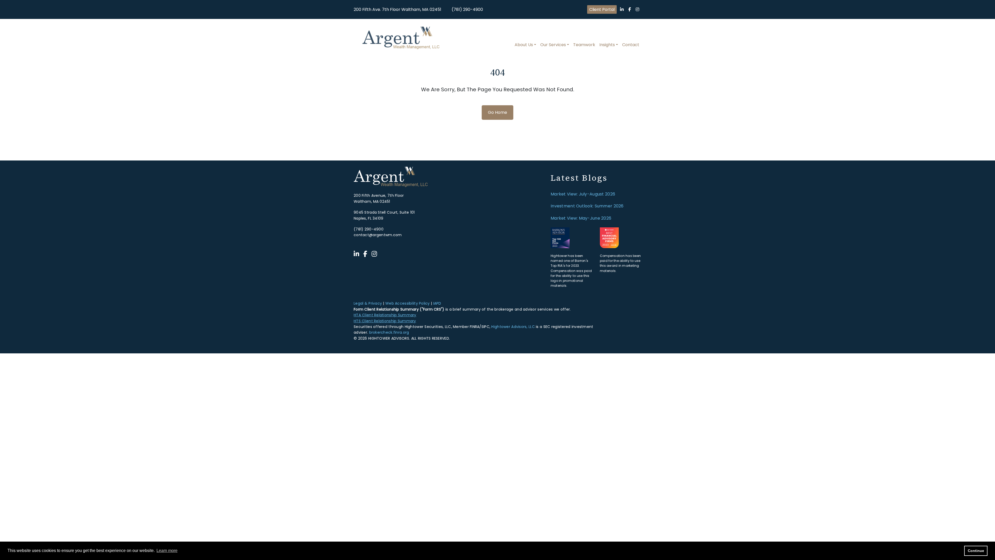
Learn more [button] (167, 550)
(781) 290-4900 (467, 9)
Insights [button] (607, 45)
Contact (630, 45)
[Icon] (622, 9)
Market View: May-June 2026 (581, 218)
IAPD (437, 303)
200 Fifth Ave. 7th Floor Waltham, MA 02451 (397, 9)
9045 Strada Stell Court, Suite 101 (384, 212)
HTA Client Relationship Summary (385, 315)
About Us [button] (524, 45)
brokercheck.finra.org (389, 332)
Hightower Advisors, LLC (513, 326)
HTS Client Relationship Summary (385, 321)
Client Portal (602, 9)
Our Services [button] (553, 45)
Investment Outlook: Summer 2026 (587, 206)
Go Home (497, 112)
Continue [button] (976, 551)
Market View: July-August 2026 (583, 194)
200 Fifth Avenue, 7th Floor (379, 195)
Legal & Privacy (368, 303)
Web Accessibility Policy (407, 303)
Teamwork (584, 45)
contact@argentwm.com (378, 234)
